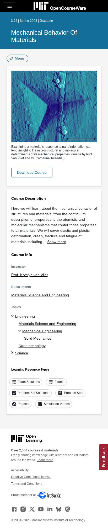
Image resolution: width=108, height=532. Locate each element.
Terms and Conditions (26, 484)
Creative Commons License (31, 477)
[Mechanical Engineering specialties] (20, 331)
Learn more (45, 460)
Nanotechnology (32, 346)
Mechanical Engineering (42, 331)
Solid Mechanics (37, 338)
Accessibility (20, 470)
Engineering (25, 316)
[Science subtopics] (13, 353)
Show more (56, 242)
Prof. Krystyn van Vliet (29, 275)
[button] (31, 172)
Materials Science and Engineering (40, 295)
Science (21, 353)
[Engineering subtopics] (13, 316)
